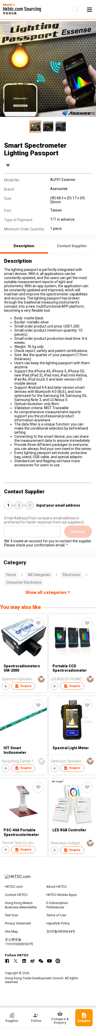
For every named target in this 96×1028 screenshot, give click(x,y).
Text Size (11, 915)
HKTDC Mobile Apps (61, 895)
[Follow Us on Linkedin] (24, 961)
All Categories (39, 575)
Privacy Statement (18, 923)
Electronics (71, 575)
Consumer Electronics (23, 582)
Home (11, 575)
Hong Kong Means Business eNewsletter (21, 905)
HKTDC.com (14, 886)
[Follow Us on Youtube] (49, 961)
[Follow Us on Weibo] (32, 961)
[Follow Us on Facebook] (7, 961)
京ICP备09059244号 (60, 931)
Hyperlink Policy (58, 923)
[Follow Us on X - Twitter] (15, 961)
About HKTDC (56, 886)
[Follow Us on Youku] (58, 961)
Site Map (11, 931)
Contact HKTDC (16, 895)
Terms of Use (56, 915)
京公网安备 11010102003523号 (19, 942)
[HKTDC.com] (48, 879)
